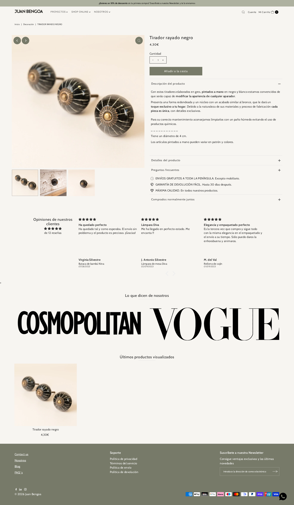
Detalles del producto (165, 160)
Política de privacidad (123, 459)
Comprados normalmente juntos (173, 199)
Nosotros (20, 460)
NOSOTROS (101, 11)
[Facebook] (16, 489)
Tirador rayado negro (45, 429)
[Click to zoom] (139, 40)
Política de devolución (124, 472)
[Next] (25, 40)
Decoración (28, 24)
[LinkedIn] (20, 489)
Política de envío (120, 467)
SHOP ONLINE (79, 11)
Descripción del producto (168, 83)
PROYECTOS (58, 11)
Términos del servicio (123, 463)
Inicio (17, 24)
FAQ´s (19, 472)
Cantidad (155, 53)
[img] (52, 228)
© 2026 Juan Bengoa (28, 494)
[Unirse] (275, 471)
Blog (17, 466)
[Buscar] (243, 12)
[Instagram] (25, 489)
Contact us (21, 454)
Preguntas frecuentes (165, 170)
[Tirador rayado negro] (45, 395)
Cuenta (252, 12)
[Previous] (17, 40)
